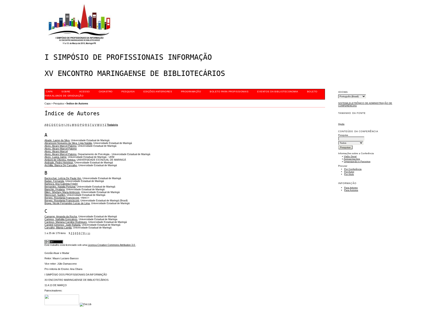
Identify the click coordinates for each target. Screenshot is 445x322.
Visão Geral (350, 156)
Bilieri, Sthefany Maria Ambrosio (62, 192)
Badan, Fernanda (54, 181)
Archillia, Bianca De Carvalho (60, 165)
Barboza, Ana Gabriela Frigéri (61, 183)
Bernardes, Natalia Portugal (59, 186)
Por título (349, 174)
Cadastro (106, 91)
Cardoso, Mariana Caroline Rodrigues (65, 222)
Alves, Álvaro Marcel (56, 151)
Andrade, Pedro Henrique (58, 162)
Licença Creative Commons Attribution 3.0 (112, 245)
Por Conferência (353, 169)
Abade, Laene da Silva (57, 140)
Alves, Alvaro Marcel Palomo (60, 145)
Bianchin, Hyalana (54, 189)
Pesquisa (128, 91)
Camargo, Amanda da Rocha (60, 216)
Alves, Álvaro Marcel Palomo (60, 148)
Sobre (65, 91)
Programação (191, 91)
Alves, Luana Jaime (55, 157)
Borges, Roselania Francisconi (61, 197)
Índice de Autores (77, 103)
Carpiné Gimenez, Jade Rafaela (62, 224)
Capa (49, 91)
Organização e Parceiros (357, 161)
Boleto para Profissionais (229, 91)
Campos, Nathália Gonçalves (60, 219)
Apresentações (352, 159)
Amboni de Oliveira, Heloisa (59, 159)
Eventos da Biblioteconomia (277, 91)
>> (88, 233)
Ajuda (341, 124)
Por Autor (349, 171)
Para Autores (351, 190)
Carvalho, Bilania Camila (58, 227)
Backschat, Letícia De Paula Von (62, 178)
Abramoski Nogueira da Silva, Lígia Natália (68, 143)
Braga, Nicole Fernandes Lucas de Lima (67, 203)
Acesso (84, 91)
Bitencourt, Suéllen (54, 195)
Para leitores (351, 187)
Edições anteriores (157, 91)
